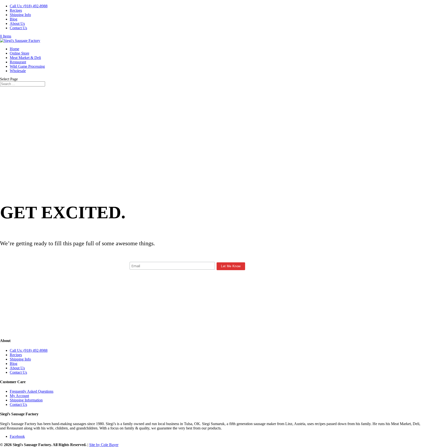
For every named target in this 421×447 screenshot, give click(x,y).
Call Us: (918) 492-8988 (29, 6)
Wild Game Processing (27, 66)
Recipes (16, 10)
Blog (13, 19)
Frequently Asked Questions (31, 391)
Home (14, 49)
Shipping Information (26, 400)
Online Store (19, 53)
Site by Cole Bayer (103, 445)
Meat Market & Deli (25, 58)
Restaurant (18, 62)
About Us (17, 23)
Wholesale (18, 71)
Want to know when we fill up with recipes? (187, 257)
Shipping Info (20, 15)
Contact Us (18, 28)
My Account (19, 396)
